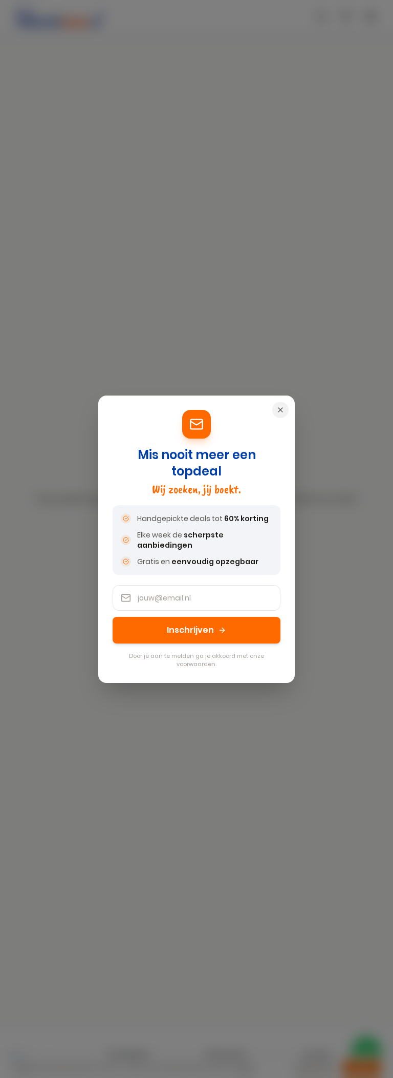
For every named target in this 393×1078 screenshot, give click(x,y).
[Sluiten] (280, 410)
